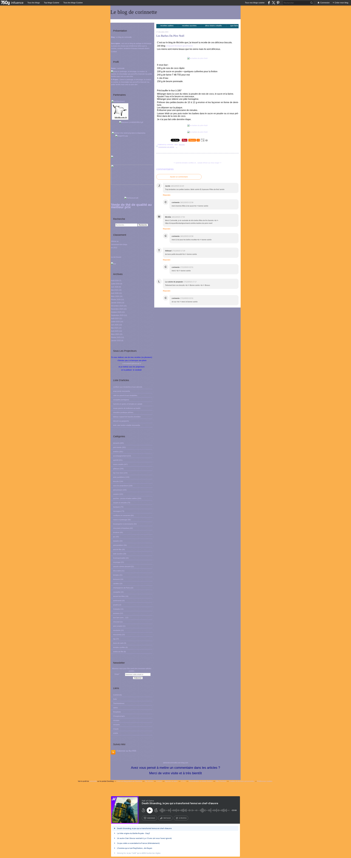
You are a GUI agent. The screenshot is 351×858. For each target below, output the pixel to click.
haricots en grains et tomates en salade (127, 404)
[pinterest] (278, 2)
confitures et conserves (121, 515)
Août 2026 (115, 281)
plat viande (117, 447)
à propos (182, 818)
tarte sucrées (118, 554)
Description (116, 43)
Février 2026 (116, 300)
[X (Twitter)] (273, 2)
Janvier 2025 (116, 341)
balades (116, 541)
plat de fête (117, 549)
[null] (131, 123)
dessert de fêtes (119, 596)
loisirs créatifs (118, 464)
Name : (114, 68)
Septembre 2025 (117, 315)
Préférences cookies (264, 781)
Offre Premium (221, 781)
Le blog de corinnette (133, 12)
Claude (116, 729)
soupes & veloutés (120, 503)
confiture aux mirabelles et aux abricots (127, 387)
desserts (116, 443)
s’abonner (151, 818)
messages (117, 511)
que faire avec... (119, 618)
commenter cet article (166, 147)
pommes (116, 613)
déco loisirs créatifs (213, 25)
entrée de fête (118, 652)
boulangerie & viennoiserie (123, 524)
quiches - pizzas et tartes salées (125, 498)
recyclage (116, 562)
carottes (116, 584)
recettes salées (167, 25)
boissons (116, 579)
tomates (116, 575)
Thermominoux (118, 703)
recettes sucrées (189, 25)
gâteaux (116, 469)
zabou (115, 708)
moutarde (116, 630)
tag (114, 639)
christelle (116, 725)
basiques (116, 507)
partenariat (117, 601)
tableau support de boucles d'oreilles (127, 417)
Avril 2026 (115, 293)
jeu (114, 537)
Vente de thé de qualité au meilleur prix (131, 206)
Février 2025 (116, 337)
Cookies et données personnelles (241, 781)
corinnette (93, 781)
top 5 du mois (118, 473)
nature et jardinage (120, 520)
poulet (115, 605)
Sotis (115, 699)
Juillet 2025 (115, 322)
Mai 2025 (114, 328)
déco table (117, 571)
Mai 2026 (114, 290)
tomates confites (119, 647)
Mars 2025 (115, 334)
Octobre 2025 (116, 312)
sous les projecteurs (120, 486)
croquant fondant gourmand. (179, 46)
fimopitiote (117, 712)
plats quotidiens (119, 477)
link (114, 264)
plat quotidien (118, 545)
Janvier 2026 (116, 303)
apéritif (115, 460)
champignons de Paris (121, 588)
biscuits (116, 481)
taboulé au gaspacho (121, 421)
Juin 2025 (115, 325)
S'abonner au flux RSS (126, 751)
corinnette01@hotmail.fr (131, 364)
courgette (116, 592)
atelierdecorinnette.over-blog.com (175, 763)
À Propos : (115, 80)
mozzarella (117, 635)
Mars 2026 (115, 296)
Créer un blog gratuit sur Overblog (129, 781)
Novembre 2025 (117, 309)
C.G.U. (183, 781)
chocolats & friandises (121, 528)
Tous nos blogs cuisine (254, 3)
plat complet (117, 626)
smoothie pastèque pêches (123, 412)
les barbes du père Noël (170, 35)
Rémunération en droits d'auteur (201, 781)
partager (167, 818)
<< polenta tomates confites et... (185, 163)
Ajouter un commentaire (179, 177)
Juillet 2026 (115, 284)
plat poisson (117, 490)
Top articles (149, 781)
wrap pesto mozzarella (121, 391)
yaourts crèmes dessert (121, 567)
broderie (116, 532)
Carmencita (117, 695)
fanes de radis (118, 643)
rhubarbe (116, 609)
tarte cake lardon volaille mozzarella (126, 425)
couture (116, 494)
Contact (114, 52)
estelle (115, 733)
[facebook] (269, 2)
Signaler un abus (171, 781)
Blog (113, 37)
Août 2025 (115, 318)
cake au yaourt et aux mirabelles (125, 395)
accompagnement (120, 456)
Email (117, 674)
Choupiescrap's (119, 716)
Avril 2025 (115, 331)
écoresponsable (119, 558)
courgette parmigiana (121, 400)
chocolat (116, 622)
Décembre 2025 (117, 306)
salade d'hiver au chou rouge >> (209, 163)
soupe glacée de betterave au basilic (127, 408)
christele (116, 720)
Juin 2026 (115, 287)
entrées (116, 452)
